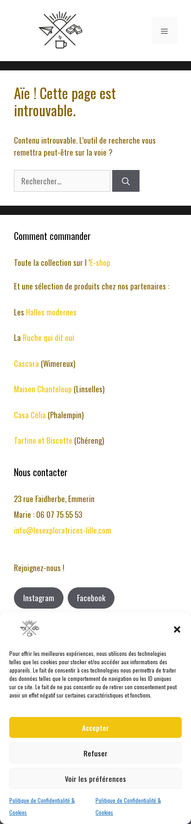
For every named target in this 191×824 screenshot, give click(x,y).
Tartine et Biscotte (44, 440)
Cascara (27, 363)
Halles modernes (51, 312)
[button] (177, 629)
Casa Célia (31, 415)
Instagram (38, 598)
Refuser (95, 753)
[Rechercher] (126, 181)
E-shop (100, 262)
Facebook (91, 598)
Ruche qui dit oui (48, 337)
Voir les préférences (95, 779)
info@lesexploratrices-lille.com (62, 530)
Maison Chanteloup (43, 389)
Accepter (95, 728)
